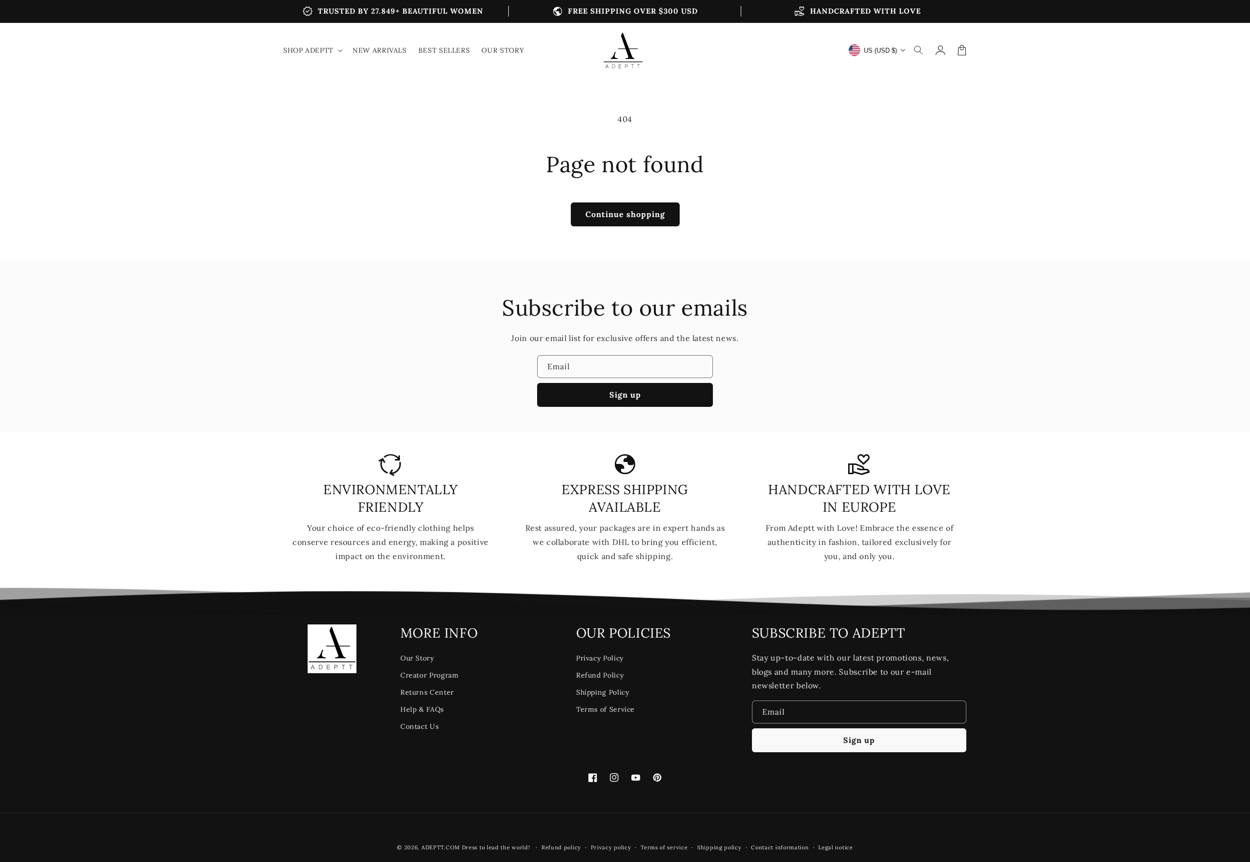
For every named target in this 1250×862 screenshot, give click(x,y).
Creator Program (429, 675)
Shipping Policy (602, 692)
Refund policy (561, 847)
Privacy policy (611, 847)
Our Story (417, 658)
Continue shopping (625, 214)
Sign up (625, 395)
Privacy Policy (600, 658)
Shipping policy (719, 847)
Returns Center (427, 692)
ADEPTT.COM (440, 847)
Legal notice (835, 847)
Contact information (780, 847)
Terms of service (664, 847)
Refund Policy (600, 675)
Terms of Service (605, 709)
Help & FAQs (422, 709)
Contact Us (419, 726)
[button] (919, 50)
